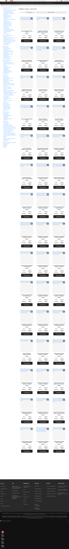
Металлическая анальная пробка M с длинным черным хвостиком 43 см (59, 325)
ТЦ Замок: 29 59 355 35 (51, 491)
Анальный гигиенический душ (9, 37)
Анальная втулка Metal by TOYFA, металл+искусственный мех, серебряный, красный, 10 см (26, 32)
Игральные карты (6, 106)
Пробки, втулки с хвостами (15, 5)
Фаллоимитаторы (7, 31)
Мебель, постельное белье (8, 90)
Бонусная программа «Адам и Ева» (27, 487)
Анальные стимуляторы (9, 5)
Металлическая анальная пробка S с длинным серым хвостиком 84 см (42, 354)
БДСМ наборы (6, 79)
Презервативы (8, 60)
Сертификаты (6, 116)
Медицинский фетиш (8, 91)
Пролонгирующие (7, 67)
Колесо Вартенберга (7, 88)
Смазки (6, 46)
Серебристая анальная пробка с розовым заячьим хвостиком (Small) (43, 32)
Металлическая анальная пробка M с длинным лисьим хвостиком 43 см (26, 325)
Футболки (5, 140)
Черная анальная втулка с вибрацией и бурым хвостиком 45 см (27, 413)
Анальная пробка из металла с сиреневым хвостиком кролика (43, 120)
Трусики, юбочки (6, 139)
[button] (67, 521)
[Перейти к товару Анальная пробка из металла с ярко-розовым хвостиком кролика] (26, 169)
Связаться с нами (15, 490)
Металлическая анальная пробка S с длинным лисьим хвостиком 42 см (59, 237)
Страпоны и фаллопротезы (9, 30)
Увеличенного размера (7, 71)
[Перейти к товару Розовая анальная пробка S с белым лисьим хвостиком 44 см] (26, 287)
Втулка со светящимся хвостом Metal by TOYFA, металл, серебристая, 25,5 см (27, 61)
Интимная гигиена (9, 35)
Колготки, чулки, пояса (8, 129)
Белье (6, 121)
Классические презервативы (9, 63)
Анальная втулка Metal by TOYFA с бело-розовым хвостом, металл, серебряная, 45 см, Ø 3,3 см (59, 178)
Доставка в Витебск (38, 498)
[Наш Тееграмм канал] (2, 539)
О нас (24, 489)
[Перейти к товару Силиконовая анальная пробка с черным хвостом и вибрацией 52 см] (59, 375)
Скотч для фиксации (7, 98)
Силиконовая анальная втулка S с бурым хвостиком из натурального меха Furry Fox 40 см (59, 32)
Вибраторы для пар (7, 15)
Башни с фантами (6, 104)
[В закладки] (32, 18)
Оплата (24, 494)
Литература (5, 114)
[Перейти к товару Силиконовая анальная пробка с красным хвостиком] (26, 199)
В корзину (27, 40)
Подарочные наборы (7, 115)
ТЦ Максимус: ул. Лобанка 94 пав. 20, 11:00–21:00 (63, 486)
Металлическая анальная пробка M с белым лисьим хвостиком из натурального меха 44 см (42, 149)
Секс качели (5, 97)
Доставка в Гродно (38, 493)
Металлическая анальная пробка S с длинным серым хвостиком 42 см (42, 237)
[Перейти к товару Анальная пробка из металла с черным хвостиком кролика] (59, 111)
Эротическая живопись (7, 118)
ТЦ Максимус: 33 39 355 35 (51, 488)
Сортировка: (22, 12)
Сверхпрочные (6, 69)
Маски (5, 89)
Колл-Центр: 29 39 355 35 (51, 486)
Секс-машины (6, 28)
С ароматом (5, 68)
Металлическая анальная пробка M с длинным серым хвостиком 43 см (42, 295)
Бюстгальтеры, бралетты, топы (9, 128)
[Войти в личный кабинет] (57, 1)
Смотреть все (6, 36)
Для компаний (6, 105)
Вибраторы (6, 14)
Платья (4, 137)
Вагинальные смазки (8, 50)
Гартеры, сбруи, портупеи (9, 83)
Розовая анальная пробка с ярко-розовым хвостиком (59, 207)
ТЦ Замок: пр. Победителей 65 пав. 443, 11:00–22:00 (62, 490)
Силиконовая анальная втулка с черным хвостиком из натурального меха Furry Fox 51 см (59, 354)
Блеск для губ (6, 49)
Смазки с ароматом (7, 58)
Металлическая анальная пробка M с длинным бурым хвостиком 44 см (59, 149)
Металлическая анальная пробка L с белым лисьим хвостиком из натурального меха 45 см (59, 413)
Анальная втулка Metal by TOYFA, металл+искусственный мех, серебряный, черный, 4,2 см (26, 120)
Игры (6, 102)
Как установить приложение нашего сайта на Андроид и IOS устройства (16, 497)
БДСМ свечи (5, 81)
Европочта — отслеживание (37, 508)
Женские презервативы (8, 62)
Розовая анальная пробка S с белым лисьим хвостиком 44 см (26, 295)
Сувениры (6, 117)
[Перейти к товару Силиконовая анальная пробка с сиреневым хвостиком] (59, 81)
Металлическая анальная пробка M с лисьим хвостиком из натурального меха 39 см (42, 178)
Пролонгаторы (6, 57)
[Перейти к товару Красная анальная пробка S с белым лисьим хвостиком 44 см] (26, 257)
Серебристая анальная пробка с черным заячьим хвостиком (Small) (26, 90)
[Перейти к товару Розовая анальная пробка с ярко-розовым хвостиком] (59, 199)
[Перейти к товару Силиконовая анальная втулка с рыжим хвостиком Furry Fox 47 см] (59, 433)
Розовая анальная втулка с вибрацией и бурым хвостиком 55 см (26, 442)
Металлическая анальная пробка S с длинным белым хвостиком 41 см (42, 266)
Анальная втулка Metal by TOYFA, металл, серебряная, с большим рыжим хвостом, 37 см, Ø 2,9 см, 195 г (43, 61)
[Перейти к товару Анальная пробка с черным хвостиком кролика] (26, 345)
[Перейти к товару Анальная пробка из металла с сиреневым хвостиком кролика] (42, 111)
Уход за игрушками (8, 42)
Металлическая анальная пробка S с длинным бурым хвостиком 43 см (59, 266)
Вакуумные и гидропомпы (9, 13)
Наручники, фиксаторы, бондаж (10, 92)
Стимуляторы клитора (8, 29)
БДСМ (6, 75)
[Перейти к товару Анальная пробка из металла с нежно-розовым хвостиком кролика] (26, 140)
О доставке (37, 486)
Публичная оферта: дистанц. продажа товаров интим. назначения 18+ (16, 487)
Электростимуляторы (7, 100)
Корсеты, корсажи (7, 131)
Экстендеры (6, 33)
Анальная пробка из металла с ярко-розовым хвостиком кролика (26, 178)
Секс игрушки (4, 5)
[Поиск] (61, 1)
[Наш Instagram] (2, 546)
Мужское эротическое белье (9, 135)
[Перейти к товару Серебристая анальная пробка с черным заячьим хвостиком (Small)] (26, 81)
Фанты (4, 110)
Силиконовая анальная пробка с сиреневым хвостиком (59, 90)
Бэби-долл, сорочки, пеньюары (9, 127)
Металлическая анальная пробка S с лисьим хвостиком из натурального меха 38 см (26, 237)
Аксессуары (6, 123)
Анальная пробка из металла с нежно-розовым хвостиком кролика (27, 149)
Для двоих (5, 144)
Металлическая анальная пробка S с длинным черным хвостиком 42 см (59, 295)
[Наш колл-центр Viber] (2, 535)
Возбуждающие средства (10, 142)
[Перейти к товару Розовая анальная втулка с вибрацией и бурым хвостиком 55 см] (26, 433)
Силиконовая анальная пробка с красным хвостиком (27, 207)
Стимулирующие (6, 70)
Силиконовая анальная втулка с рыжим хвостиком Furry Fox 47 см (59, 442)
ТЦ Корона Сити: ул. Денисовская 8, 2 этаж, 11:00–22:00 (63, 493)
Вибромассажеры (7, 16)
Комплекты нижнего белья (8, 130)
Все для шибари (6, 82)
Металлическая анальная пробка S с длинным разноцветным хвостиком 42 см (43, 207)
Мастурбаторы (7, 22)
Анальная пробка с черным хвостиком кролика (27, 354)
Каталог (2, 483)
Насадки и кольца (7, 24)
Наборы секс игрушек (7, 23)
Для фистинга (6, 55)
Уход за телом (7, 43)
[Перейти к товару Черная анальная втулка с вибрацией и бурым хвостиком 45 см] (26, 404)
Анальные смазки (7, 48)
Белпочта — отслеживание (37, 505)
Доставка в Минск (38, 488)
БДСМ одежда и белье (8, 80)
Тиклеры (5, 99)
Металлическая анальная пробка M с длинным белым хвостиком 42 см (42, 325)
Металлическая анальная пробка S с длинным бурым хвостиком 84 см (26, 383)
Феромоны (6, 44)
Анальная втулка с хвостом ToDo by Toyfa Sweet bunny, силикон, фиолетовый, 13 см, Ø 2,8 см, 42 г (59, 61)
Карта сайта (25, 504)
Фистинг (5, 32)
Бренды (24, 499)
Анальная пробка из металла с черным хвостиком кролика (59, 120)
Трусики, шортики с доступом (9, 138)
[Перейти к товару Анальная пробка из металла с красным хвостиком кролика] (42, 81)
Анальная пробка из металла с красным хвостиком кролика (43, 90)
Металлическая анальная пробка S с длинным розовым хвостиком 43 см (43, 383)
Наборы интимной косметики (9, 41)
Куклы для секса (7, 21)
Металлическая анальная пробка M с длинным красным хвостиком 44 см (43, 413)
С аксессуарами (6, 109)
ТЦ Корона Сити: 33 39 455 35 (51, 493)
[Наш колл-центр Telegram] (2, 542)
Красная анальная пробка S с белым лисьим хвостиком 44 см (27, 266)
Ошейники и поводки (8, 93)
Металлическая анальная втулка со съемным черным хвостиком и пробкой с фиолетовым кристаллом (42, 442)
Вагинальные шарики (8, 12)
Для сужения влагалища (8, 54)
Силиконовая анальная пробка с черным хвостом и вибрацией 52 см (59, 383)
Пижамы (5, 136)
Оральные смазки (7, 56)
